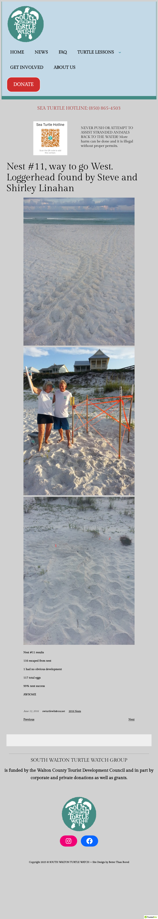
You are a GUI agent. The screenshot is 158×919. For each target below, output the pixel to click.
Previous (28, 719)
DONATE (23, 84)
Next (132, 719)
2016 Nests (75, 711)
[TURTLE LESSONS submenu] (119, 52)
